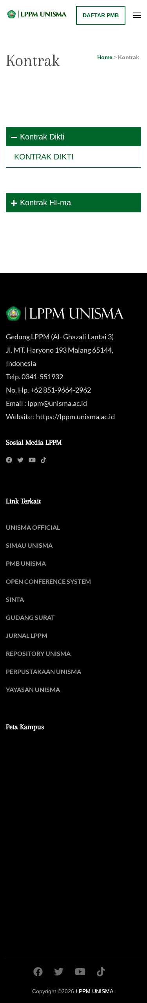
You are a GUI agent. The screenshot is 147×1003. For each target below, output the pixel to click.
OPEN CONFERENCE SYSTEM (48, 581)
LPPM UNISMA (94, 991)
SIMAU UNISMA (29, 545)
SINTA (15, 599)
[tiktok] (43, 459)
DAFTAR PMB (101, 15)
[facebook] (9, 459)
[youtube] (32, 459)
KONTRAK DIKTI (44, 156)
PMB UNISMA (26, 563)
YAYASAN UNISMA (33, 689)
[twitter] (20, 459)
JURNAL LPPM (26, 635)
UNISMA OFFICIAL (33, 527)
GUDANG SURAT (30, 617)
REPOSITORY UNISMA (38, 653)
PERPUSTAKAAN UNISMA (43, 671)
